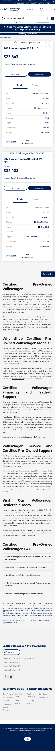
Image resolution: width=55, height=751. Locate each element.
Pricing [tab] (35, 85)
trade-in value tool (27, 437)
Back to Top (48, 274)
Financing (33, 688)
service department (17, 458)
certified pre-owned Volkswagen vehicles (18, 299)
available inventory (18, 379)
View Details (15, 74)
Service (19, 688)
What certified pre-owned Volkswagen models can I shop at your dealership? (27, 558)
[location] (53, 2)
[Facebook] (5, 676)
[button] (48, 44)
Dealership (45, 688)
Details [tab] (20, 85)
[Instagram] (10, 676)
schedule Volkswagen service (42, 518)
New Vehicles (8, 694)
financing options (42, 405)
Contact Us (13, 652)
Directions (43, 694)
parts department (43, 489)
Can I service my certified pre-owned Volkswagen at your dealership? (27, 584)
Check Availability (39, 74)
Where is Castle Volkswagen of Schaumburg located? (24, 594)
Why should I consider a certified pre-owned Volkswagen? (26, 567)
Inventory (9, 688)
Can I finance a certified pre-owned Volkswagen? (23, 575)
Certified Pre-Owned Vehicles (8, 707)
